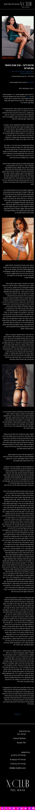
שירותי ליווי (31, 82)
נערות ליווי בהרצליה (18, 763)
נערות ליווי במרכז (29, 71)
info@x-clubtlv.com (17, 768)
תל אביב (17, 71)
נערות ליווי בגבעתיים (18, 759)
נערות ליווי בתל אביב (11, 4)
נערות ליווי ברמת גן (18, 755)
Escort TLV (21, 742)
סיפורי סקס (22, 71)
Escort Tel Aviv (20, 738)
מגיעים (28, 96)
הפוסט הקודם (17, 714)
